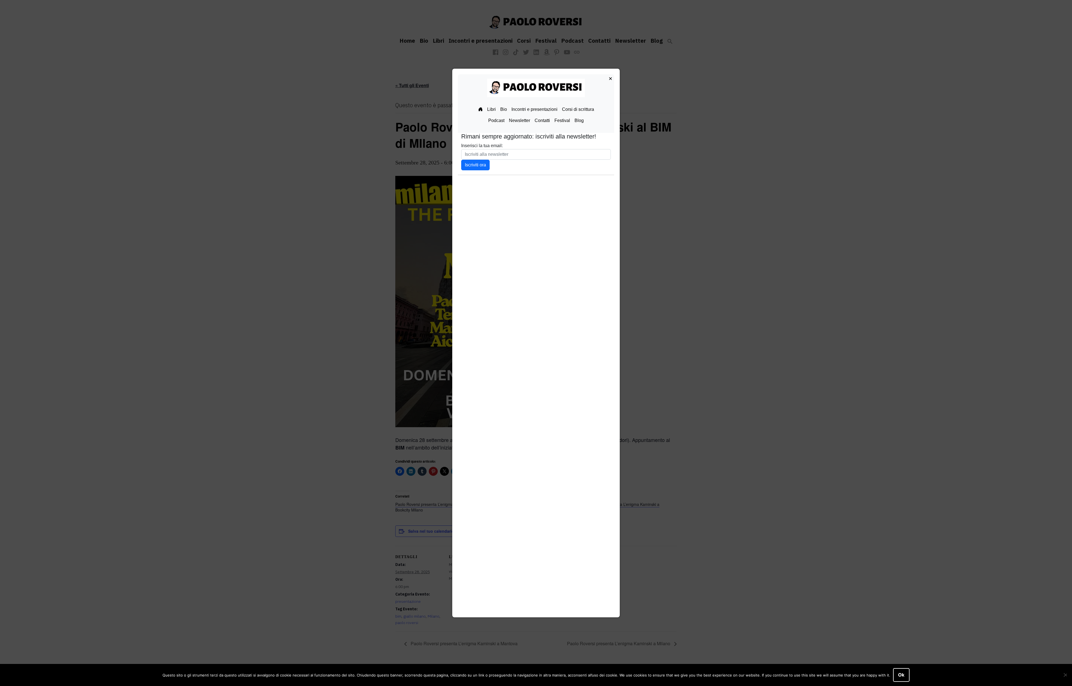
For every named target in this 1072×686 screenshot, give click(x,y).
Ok (901, 675)
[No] (1065, 675)
